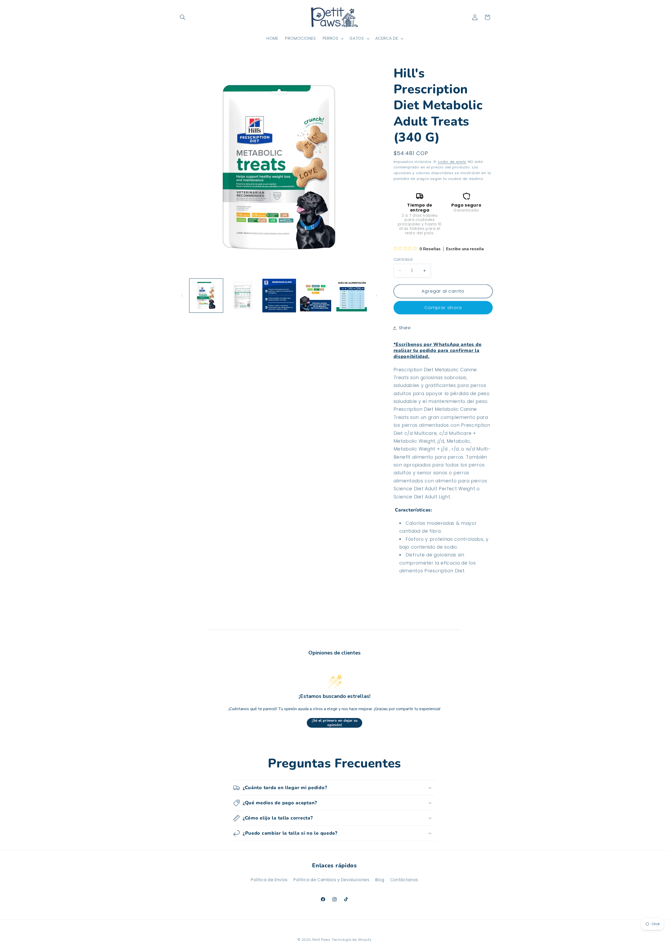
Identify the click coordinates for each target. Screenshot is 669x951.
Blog (379, 879)
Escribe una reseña (465, 249)
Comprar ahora (443, 308)
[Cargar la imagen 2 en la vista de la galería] (242, 295)
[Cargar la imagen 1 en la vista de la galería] (206, 295)
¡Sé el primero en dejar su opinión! (334, 723)
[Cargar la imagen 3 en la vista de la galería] (279, 295)
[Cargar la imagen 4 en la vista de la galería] (316, 295)
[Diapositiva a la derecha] (376, 295)
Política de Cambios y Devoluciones (331, 879)
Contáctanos (404, 879)
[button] (182, 17)
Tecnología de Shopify (352, 939)
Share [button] (405, 328)
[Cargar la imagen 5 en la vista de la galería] (352, 295)
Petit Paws (321, 939)
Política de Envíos (269, 879)
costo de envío (452, 161)
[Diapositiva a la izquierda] (182, 295)
